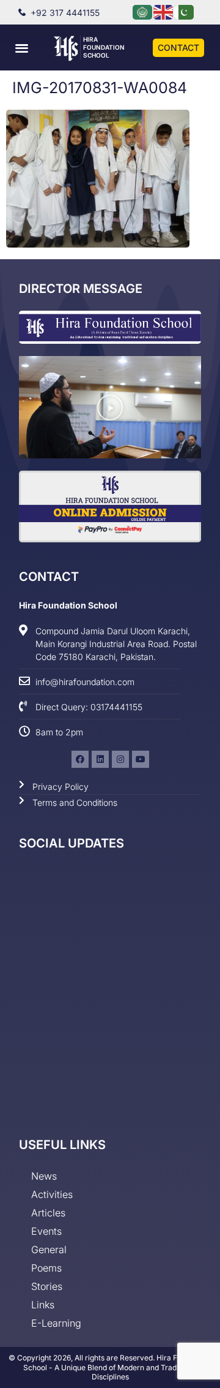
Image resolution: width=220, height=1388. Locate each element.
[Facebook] (80, 759)
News (44, 1176)
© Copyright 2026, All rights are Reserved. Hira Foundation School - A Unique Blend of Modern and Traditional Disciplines (110, 1367)
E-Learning (56, 1323)
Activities (52, 1194)
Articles (48, 1213)
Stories (46, 1286)
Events (46, 1231)
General (49, 1249)
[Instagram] (120, 759)
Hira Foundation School (104, 47)
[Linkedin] (100, 759)
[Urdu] (184, 11)
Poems (46, 1268)
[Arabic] (143, 11)
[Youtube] (140, 759)
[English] (163, 11)
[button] (21, 47)
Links (42, 1305)
